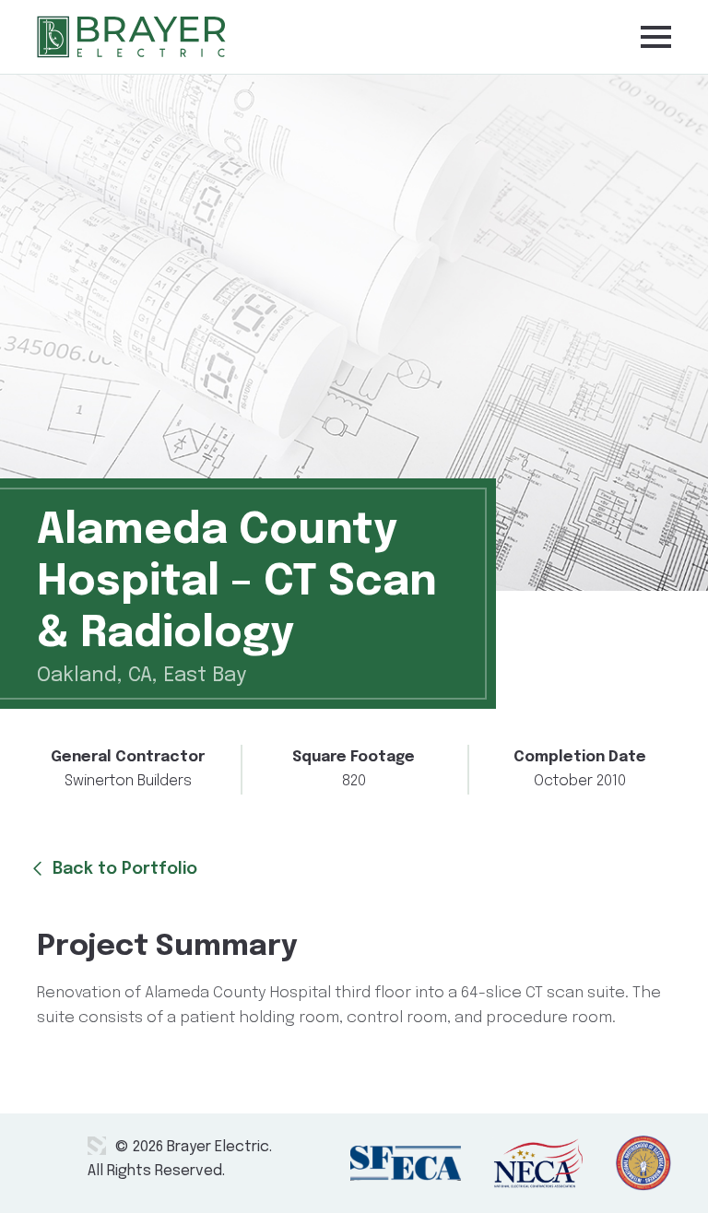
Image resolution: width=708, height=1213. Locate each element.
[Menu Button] (656, 36)
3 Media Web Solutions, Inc (97, 1145)
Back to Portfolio (120, 869)
